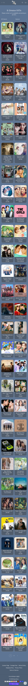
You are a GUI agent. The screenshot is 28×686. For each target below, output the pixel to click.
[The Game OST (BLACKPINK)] (20, 211)
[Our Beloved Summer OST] (20, 464)
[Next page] (17, 655)
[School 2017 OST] (20, 582)
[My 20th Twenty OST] (20, 386)
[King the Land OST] (20, 309)
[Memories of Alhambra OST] (7, 366)
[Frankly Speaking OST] (7, 211)
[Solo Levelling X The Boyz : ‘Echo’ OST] (20, 620)
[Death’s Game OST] (20, 129)
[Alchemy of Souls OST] (20, 28)
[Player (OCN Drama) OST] (20, 503)
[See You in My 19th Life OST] (20, 600)
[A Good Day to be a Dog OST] (20, 231)
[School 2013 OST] (7, 582)
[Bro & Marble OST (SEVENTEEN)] (7, 89)
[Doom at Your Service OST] (20, 149)
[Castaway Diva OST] (7, 109)
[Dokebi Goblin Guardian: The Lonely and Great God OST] (7, 149)
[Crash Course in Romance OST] (20, 109)
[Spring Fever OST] (7, 640)
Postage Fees (13, 665)
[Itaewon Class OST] (20, 290)
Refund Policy (22, 665)
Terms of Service (14, 670)
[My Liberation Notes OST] (7, 425)
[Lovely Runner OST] (7, 347)
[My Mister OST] (20, 425)
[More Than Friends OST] (7, 386)
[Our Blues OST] (7, 484)
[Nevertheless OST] (20, 445)
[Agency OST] (7, 28)
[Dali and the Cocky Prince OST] (7, 129)
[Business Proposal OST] (20, 89)
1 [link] (10, 655)
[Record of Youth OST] (20, 543)
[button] (4, 2)
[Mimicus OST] (20, 366)
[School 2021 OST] (7, 600)
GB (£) (17, 676)
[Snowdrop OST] (7, 620)
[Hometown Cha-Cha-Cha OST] (20, 251)
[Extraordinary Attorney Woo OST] (20, 171)
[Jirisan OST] (7, 309)
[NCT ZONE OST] (7, 445)
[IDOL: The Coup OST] (7, 290)
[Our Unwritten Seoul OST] (20, 484)
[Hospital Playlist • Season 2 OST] (7, 271)
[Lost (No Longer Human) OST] (20, 328)
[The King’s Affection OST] (7, 328)
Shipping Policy (10, 667)
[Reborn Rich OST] (7, 543)
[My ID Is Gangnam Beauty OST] (20, 406)
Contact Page (5, 665)
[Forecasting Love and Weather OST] (20, 191)
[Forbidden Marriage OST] (7, 191)
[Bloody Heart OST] (20, 69)
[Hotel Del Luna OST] (20, 271)
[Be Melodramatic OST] (7, 69)
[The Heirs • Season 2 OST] (7, 251)
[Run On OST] (20, 563)
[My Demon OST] (7, 406)
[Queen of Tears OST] (20, 523)
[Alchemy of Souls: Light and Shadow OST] (7, 48)
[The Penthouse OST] (7, 503)
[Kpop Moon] (14, 2)
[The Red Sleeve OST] (7, 563)
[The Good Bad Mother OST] (7, 231)
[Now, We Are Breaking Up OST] (7, 464)
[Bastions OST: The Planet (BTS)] (20, 48)
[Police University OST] (7, 523)
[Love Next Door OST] (20, 347)
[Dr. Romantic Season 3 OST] (7, 171)
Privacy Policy (18, 667)
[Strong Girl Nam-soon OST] (20, 640)
